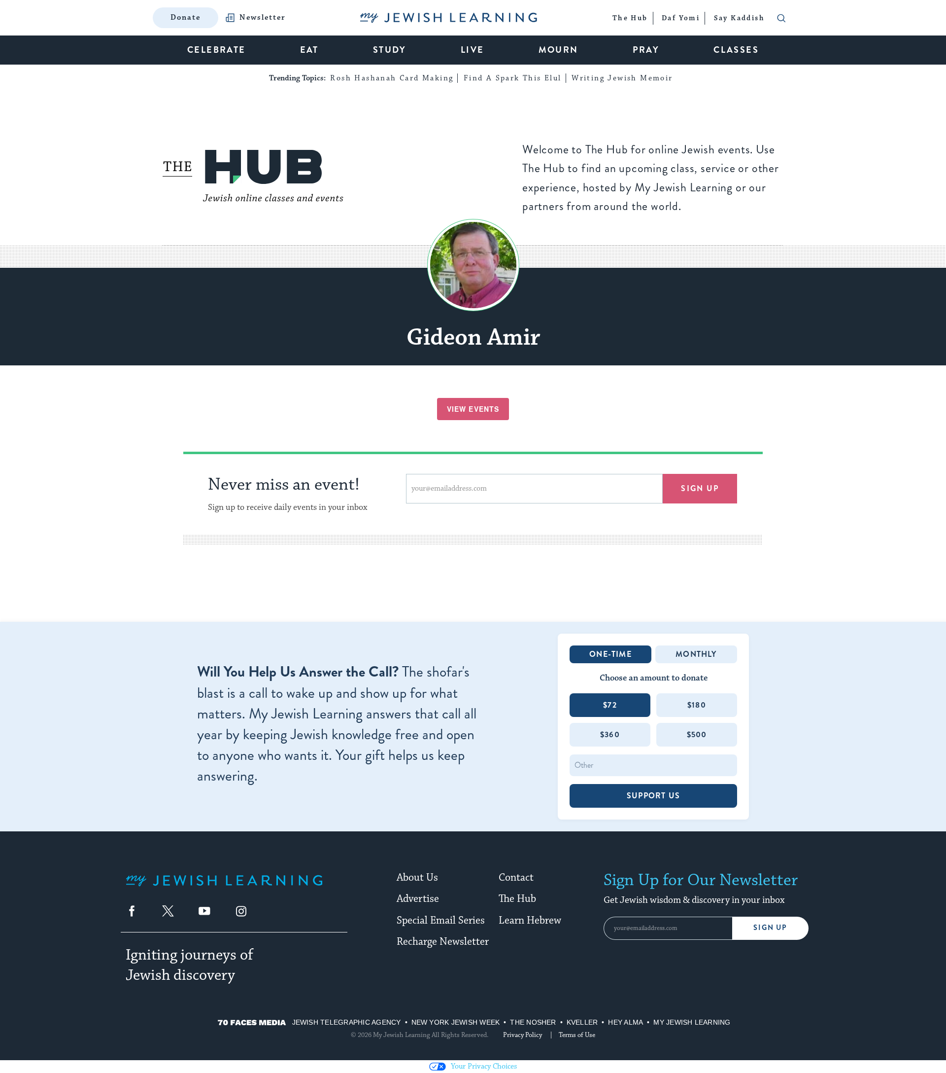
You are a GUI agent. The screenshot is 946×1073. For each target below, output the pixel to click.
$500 (697, 734)
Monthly (696, 654)
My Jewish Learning (691, 1022)
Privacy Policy (522, 1035)
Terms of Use (577, 1035)
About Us (417, 877)
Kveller (582, 1022)
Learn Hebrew (530, 920)
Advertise (418, 899)
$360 (610, 734)
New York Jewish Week (455, 1022)
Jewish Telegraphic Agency (346, 1022)
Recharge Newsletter (443, 941)
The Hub (517, 899)
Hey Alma (625, 1022)
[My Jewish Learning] (224, 888)
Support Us (653, 795)
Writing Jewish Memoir (622, 78)
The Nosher (533, 1022)
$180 (696, 705)
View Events (473, 409)
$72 (610, 705)
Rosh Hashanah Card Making (391, 78)
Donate (185, 17)
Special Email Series (441, 920)
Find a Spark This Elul (513, 78)
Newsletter (262, 17)
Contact (516, 877)
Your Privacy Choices (484, 1066)
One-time (610, 654)
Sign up (700, 488)
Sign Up (770, 928)
